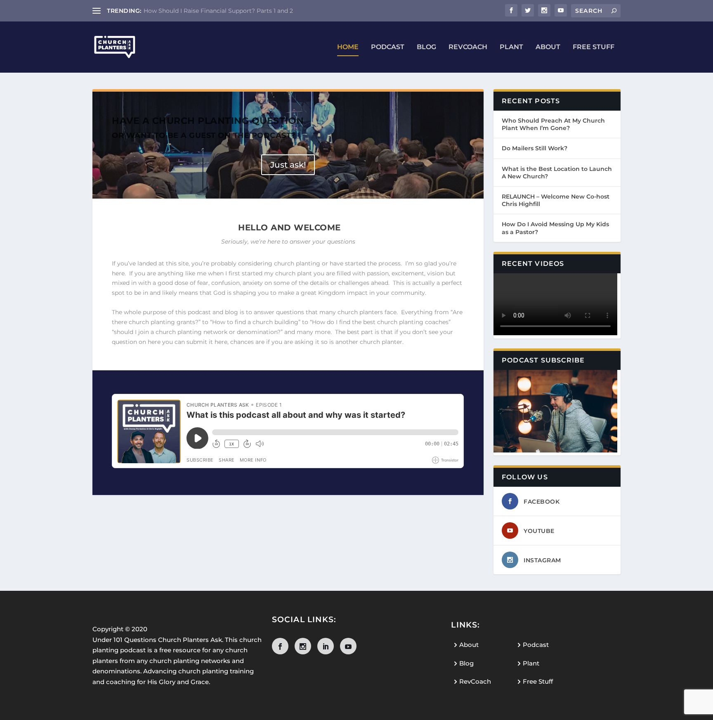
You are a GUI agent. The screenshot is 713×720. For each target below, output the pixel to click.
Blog (426, 47)
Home (348, 47)
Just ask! (288, 165)
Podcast (387, 47)
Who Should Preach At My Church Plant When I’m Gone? (553, 124)
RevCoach (468, 47)
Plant (511, 47)
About (548, 47)
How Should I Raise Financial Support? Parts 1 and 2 (218, 10)
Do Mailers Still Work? (534, 148)
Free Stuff (593, 47)
